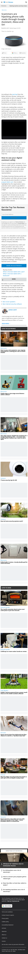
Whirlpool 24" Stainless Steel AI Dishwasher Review (13, 864)
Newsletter (23, 53)
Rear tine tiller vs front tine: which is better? (14, 884)
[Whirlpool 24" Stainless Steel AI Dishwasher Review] (14, 860)
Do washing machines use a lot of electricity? (14, 890)
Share (5, 53)
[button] (2, 2)
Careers (4, 941)
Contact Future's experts (8, 915)
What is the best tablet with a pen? (14, 272)
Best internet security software (12, 304)
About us (4, 934)
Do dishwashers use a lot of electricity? (12, 871)
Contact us (4, 938)
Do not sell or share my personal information (13, 944)
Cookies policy (5, 921)
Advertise (4, 931)
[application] (14, 128)
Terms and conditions (7, 912)
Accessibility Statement (7, 925)
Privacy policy (5, 918)
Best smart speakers (9, 302)
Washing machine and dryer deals (18, 6)
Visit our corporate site (13, 901)
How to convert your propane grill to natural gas (14, 877)
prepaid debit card (7, 182)
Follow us (16, 53)
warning (14, 94)
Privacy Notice (21, 223)
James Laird (6, 28)
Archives (4, 928)
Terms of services (19, 222)
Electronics (4, 10)
